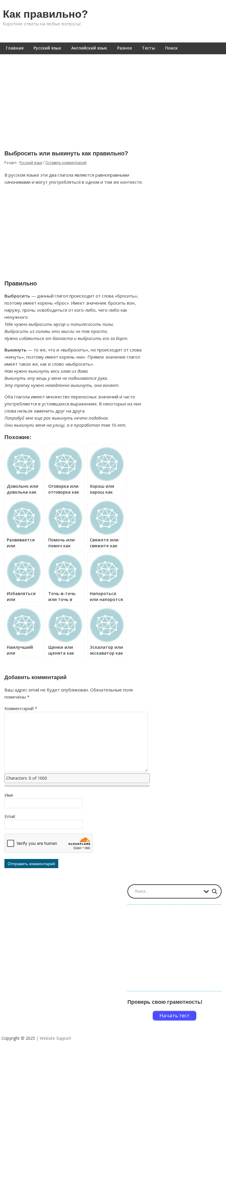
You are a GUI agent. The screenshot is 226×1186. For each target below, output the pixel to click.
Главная (15, 48)
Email (9, 816)
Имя (8, 795)
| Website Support (53, 1038)
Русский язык (47, 48)
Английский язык (89, 48)
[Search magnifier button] (214, 891)
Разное (124, 48)
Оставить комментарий (66, 162)
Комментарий (20, 708)
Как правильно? (45, 14)
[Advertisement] (113, 98)
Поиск (171, 48)
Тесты (148, 48)
